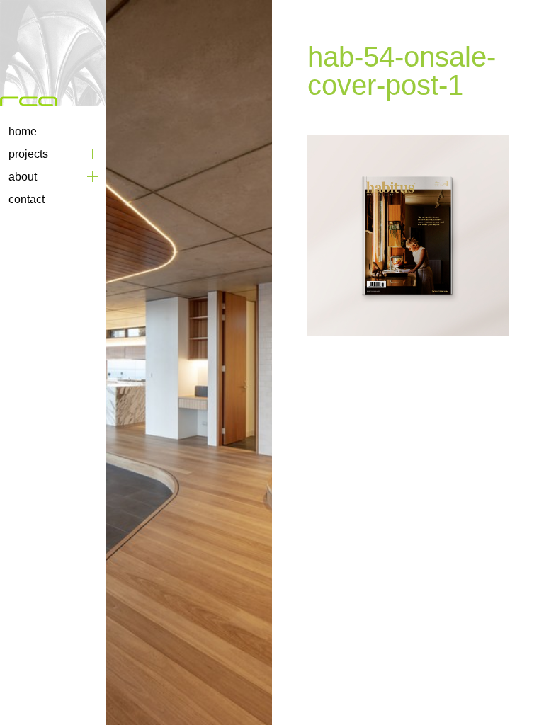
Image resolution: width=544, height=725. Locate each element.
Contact (26, 199)
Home (22, 131)
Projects (28, 154)
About (22, 177)
